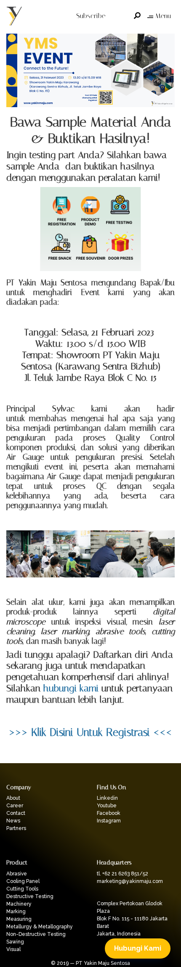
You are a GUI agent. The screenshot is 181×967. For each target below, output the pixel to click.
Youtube (107, 806)
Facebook (108, 813)
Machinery (19, 904)
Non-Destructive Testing (36, 934)
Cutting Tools (22, 889)
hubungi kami (70, 688)
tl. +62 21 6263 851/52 (122, 874)
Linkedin (107, 798)
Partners (16, 828)
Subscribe (90, 16)
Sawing (15, 942)
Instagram (109, 821)
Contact (15, 813)
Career (14, 806)
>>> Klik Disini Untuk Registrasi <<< (90, 732)
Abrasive (16, 874)
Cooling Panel (23, 881)
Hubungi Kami (137, 948)
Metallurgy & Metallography (39, 927)
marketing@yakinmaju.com (130, 881)
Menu (163, 16)
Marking (16, 911)
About (13, 798)
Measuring (19, 919)
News (13, 821)
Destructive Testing (29, 896)
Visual (13, 949)
